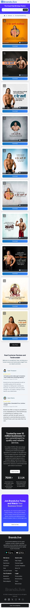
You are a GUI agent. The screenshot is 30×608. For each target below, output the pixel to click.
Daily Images (18, 560)
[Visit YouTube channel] (23, 599)
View (17, 31)
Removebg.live (7, 581)
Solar (4, 568)
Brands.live (14, 537)
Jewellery (5, 560)
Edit (12, 31)
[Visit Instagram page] (16, 599)
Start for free (15, 471)
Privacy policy (18, 576)
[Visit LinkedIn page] (10, 599)
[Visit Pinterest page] (20, 599)
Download (15, 46)
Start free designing (15, 605)
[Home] (9, 2)
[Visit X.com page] (13, 599)
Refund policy (18, 578)
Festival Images (19, 563)
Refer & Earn (18, 583)
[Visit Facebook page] (6, 599)
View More (15, 345)
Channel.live (6, 578)
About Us (17, 568)
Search (25, 9)
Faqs (16, 570)
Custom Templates (20, 565)
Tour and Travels (7, 570)
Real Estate (6, 563)
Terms (16, 581)
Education (6, 565)
